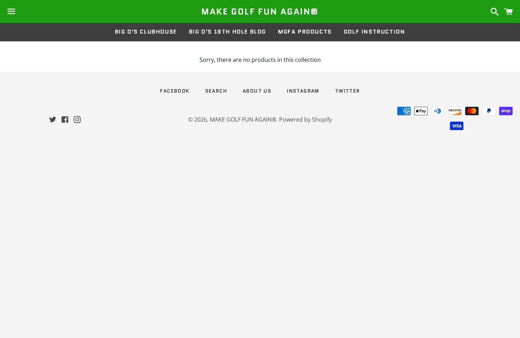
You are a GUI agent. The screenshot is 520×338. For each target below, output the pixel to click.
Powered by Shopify (305, 119)
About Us (257, 90)
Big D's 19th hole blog (227, 32)
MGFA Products (305, 32)
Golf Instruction (374, 32)
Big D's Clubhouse (146, 32)
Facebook (174, 90)
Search (216, 90)
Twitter (347, 90)
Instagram (303, 90)
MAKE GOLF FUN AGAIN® (259, 12)
